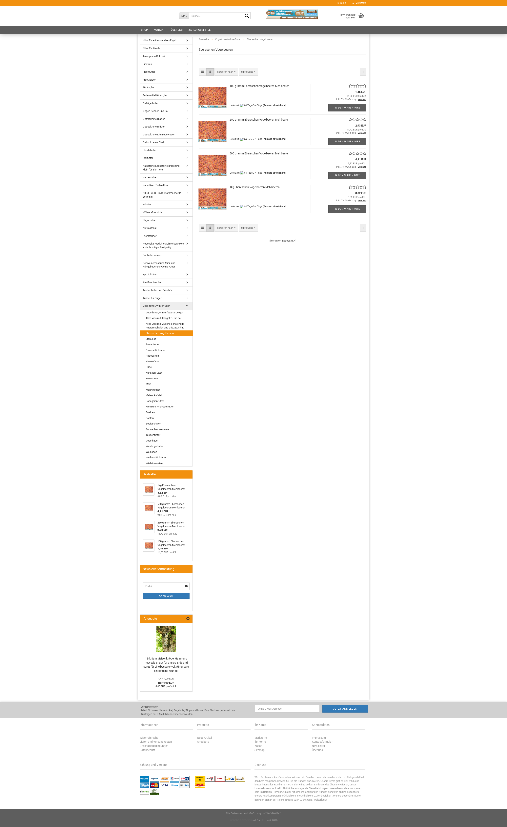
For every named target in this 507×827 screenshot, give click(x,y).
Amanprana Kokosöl (154, 56)
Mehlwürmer (153, 389)
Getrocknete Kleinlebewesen (159, 134)
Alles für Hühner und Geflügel (159, 40)
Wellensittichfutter (156, 457)
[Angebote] (188, 619)
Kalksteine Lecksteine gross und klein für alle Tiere (161, 167)
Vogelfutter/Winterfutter (156, 305)
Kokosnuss (152, 378)
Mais (148, 384)
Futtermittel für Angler (155, 95)
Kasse (258, 745)
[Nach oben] (496, 821)
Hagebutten (152, 355)
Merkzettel (360, 3)
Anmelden (166, 595)
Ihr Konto (260, 741)
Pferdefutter (149, 235)
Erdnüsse (151, 338)
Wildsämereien (154, 463)
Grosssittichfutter (156, 350)
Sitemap (259, 750)
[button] (202, 72)
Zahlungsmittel (200, 29)
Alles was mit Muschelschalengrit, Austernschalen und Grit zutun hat (165, 325)
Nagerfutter (149, 220)
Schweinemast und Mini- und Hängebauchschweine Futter (159, 265)
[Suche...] (247, 16)
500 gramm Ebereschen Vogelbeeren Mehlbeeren (259, 153)
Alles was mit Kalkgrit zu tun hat (163, 318)
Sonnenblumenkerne (157, 429)
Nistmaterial (149, 227)
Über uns (177, 29)
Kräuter (147, 204)
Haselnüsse (152, 361)
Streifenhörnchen (152, 282)
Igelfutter (148, 157)
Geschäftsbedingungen (154, 745)
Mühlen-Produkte (152, 212)
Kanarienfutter (154, 372)
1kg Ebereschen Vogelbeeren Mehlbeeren (255, 187)
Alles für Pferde (151, 48)
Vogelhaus (152, 440)
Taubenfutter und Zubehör (157, 290)
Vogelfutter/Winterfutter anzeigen (164, 312)
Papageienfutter (155, 401)
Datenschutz (147, 750)
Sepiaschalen (153, 423)
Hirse (149, 366)
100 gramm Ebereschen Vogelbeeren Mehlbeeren (259, 86)
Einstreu (147, 64)
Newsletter (318, 745)
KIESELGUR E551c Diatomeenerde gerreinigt (162, 194)
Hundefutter (149, 150)
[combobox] (226, 72)
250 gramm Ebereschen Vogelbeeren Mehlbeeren (259, 119)
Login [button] (342, 3)
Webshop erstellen (241, 820)
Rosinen (150, 412)
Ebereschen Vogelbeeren (160, 333)
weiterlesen (321, 799)
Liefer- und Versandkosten (156, 741)
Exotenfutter (152, 344)
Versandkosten (272, 813)
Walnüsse (151, 451)
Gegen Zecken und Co (155, 110)
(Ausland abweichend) (274, 105)
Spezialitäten (150, 274)
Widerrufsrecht (149, 737)
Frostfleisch (149, 79)
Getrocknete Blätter (154, 118)
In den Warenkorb (347, 107)
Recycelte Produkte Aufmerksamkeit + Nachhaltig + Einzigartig (163, 245)
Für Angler (148, 87)
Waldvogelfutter (155, 446)
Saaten (150, 418)
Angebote (203, 741)
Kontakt (159, 29)
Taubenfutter (153, 434)
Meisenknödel (154, 395)
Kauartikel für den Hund (156, 185)
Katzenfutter (150, 177)
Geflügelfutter (150, 103)
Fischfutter (149, 71)
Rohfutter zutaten (152, 255)
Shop (144, 29)
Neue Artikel (204, 737)
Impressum (319, 737)
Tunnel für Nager (152, 298)
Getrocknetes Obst (153, 142)
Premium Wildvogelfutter (159, 406)
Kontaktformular (322, 741)
